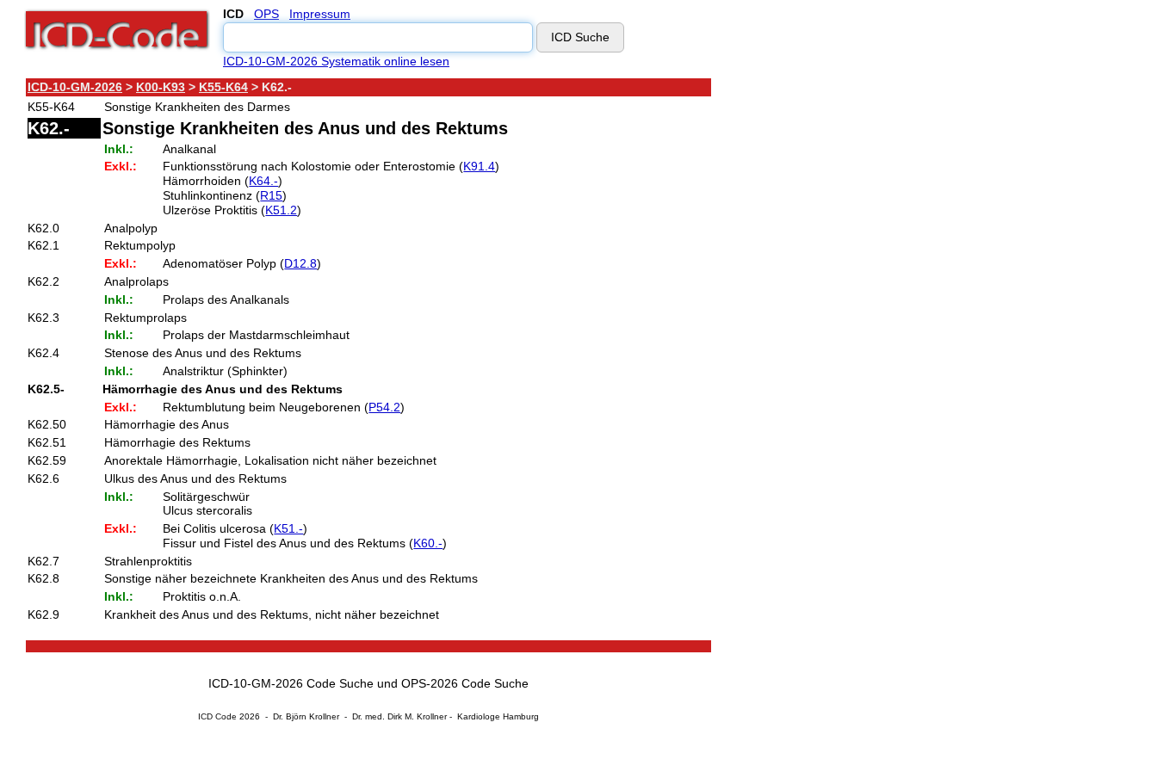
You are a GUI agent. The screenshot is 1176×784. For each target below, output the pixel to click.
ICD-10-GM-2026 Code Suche (291, 683)
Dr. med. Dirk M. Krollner (399, 716)
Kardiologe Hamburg (498, 716)
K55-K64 (223, 87)
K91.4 (479, 166)
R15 (271, 195)
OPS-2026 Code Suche (465, 683)
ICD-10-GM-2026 (75, 87)
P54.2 (384, 407)
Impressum (319, 14)
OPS (266, 14)
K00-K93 (160, 87)
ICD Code (217, 716)
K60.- (428, 543)
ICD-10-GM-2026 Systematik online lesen (336, 61)
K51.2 (281, 210)
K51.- (288, 528)
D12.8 (300, 263)
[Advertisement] (865, 335)
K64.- (263, 181)
